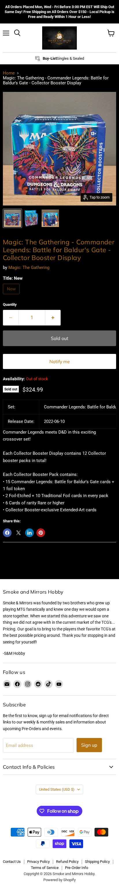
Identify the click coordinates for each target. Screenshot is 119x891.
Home (9, 73)
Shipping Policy (97, 861)
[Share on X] (18, 532)
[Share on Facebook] (7, 532)
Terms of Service (45, 867)
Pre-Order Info (76, 867)
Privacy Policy (38, 861)
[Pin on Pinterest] (40, 532)
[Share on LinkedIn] (29, 532)
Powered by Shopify (59, 880)
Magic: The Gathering (28, 267)
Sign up (89, 745)
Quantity (10, 304)
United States (57, 789)
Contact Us (12, 861)
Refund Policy (67, 861)
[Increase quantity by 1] (53, 318)
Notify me (59, 361)
